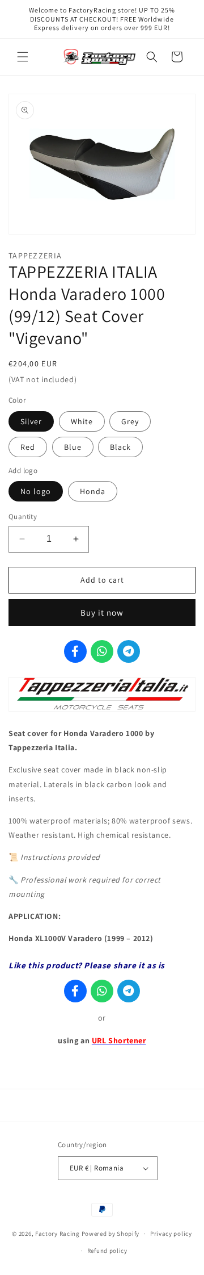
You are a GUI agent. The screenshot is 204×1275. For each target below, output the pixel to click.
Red (27, 447)
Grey (130, 421)
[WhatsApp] (102, 651)
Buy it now (102, 612)
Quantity (22, 516)
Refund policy (107, 1251)
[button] (22, 56)
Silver (31, 421)
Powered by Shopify (111, 1234)
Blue (73, 447)
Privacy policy (171, 1234)
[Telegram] (128, 651)
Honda (92, 491)
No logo (35, 491)
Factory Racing (57, 1234)
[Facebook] (75, 651)
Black (120, 447)
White (82, 421)
